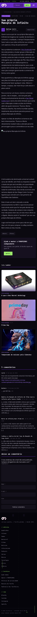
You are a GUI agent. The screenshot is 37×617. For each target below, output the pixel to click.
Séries (3, 554)
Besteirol (4, 539)
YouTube (3, 598)
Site (2, 498)
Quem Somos (5, 574)
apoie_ (27, 5)
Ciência (3, 566)
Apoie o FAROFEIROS (7, 577)
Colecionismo (6, 16)
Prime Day (5, 325)
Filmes (3, 542)
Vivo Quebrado (26, 49)
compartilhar (30, 29)
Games (3, 536)
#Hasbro (5, 233)
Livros (3, 563)
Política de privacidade (9, 580)
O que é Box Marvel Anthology (13, 295)
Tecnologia (5, 560)
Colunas (3, 533)
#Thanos (12, 233)
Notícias (4, 545)
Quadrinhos (5, 530)
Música (3, 557)
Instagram (4, 601)
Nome (3, 484)
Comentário (5, 463)
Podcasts (4, 551)
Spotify (3, 604)
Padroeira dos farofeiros (10, 586)
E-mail (3, 491)
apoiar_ (8, 253)
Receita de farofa (7, 583)
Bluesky (3, 595)
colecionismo (7, 12)
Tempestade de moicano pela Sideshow (16, 355)
